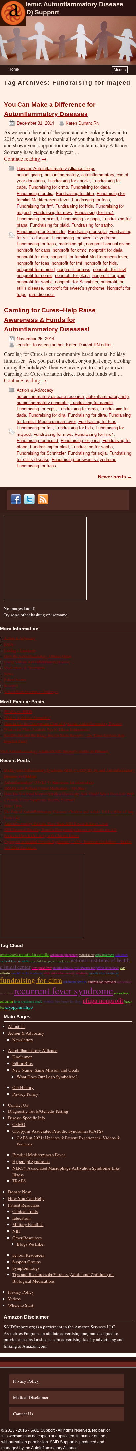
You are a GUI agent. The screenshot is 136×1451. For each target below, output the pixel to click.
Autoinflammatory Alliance (32, 1050)
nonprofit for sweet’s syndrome (75, 288)
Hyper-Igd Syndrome (31, 1161)
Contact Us (18, 1105)
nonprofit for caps (33, 250)
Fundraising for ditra (75, 193)
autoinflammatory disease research (50, 396)
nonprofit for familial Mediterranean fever (89, 256)
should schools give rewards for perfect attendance (86, 967)
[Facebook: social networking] (17, 503)
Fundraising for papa (80, 218)
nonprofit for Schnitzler (76, 281)
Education (21, 1218)
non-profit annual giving (108, 244)
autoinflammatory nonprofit (42, 402)
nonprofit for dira (32, 256)
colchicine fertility (75, 981)
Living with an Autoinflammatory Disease (37, 661)
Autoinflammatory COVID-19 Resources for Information (49, 782)
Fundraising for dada (90, 187)
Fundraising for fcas (91, 199)
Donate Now (19, 1192)
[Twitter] (30, 503)
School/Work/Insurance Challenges (31, 691)
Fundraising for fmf (35, 206)
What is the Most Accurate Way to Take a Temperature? (47, 729)
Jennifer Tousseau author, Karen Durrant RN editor (64, 344)
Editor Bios (22, 1063)
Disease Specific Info (26, 1118)
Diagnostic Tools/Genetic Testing (38, 1111)
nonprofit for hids (101, 263)
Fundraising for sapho (92, 225)
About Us (16, 1026)
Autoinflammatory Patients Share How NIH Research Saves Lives (56, 823)
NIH (16, 1231)
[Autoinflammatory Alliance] (13, 13)
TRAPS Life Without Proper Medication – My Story (45, 787)
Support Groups (26, 1262)
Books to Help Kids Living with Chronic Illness (41, 835)
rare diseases (42, 294)
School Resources (28, 1255)
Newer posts (115, 476)
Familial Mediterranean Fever (38, 1155)
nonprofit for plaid (108, 275)
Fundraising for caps (36, 408)
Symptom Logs (25, 1268)
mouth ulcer (86, 954)
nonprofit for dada (105, 250)
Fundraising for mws (52, 212)
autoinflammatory (97, 174)
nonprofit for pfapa (72, 275)
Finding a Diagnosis (20, 650)
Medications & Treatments (24, 667)
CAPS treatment (104, 954)
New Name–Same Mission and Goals (45, 1070)
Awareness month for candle (24, 954)
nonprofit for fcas (33, 263)
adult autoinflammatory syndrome (66, 973)
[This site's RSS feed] (44, 503)
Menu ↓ (120, 69)
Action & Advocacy (35, 390)
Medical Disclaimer (30, 1397)
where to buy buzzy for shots (62, 1001)
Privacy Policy (25, 1094)
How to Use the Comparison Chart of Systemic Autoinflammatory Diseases (63, 723)
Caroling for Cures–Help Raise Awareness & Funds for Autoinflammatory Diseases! (50, 320)
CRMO (18, 1124)
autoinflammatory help (107, 396)
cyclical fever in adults (15, 961)
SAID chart (121, 954)
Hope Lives (13, 805)
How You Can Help (26, 1198)
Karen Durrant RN (82, 123)
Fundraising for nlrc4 (94, 212)
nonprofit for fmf (67, 263)
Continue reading (25, 158)
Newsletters (22, 1040)
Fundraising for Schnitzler (41, 231)
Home (13, 69)
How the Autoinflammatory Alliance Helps (56, 168)
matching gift (71, 244)
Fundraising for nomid (37, 218)
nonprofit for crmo (69, 250)
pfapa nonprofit (103, 1000)
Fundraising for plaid (49, 225)
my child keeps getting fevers (50, 961)
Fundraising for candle (69, 180)
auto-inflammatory (62, 174)
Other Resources (27, 1238)
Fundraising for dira (35, 193)
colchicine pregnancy (64, 954)
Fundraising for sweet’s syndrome (84, 237)
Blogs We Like (30, 1244)
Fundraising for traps (36, 244)
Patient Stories (15, 679)
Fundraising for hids (74, 206)
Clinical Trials (25, 1211)
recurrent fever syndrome (63, 990)
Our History (23, 1087)
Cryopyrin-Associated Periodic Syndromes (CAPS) (57, 1131)
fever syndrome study (28, 1001)
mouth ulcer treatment (104, 973)
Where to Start (20, 1305)
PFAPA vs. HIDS (18, 711)
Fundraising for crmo (48, 187)
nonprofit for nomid (34, 275)
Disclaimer (22, 1057)
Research (11, 685)
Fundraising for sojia (87, 231)
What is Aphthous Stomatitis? (27, 717)
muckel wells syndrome (27, 973)
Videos (14, 1299)
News (8, 673)
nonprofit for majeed (36, 269)
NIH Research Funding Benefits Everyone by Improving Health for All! (60, 829)
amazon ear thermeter (102, 981)
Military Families (27, 1224)
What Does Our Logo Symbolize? (47, 1077)
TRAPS (19, 1181)
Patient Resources (24, 1205)
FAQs (8, 644)
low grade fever (42, 967)
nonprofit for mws (73, 269)
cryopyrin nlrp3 (19, 1007)
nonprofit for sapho (34, 281)
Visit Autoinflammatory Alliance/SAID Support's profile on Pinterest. (54, 751)
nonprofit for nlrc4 (109, 269)
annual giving (29, 174)
